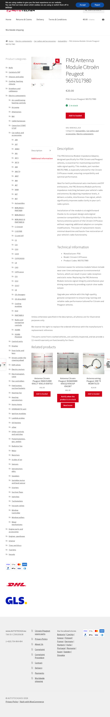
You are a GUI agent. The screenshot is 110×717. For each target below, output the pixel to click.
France (60, 641)
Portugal (61, 648)
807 (16, 198)
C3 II (16, 249)
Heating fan (17, 393)
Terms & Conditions (58, 19)
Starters (15, 487)
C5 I (16, 276)
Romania (71, 648)
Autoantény (62, 41)
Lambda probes (18, 418)
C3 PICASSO (19, 258)
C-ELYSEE (18, 231)
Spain (59, 651)
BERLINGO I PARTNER (19, 209)
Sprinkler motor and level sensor (18, 481)
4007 (17, 176)
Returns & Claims (24, 19)
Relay (14, 450)
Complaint (40, 649)
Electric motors (18, 369)
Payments (39, 673)
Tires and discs (15, 545)
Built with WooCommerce (32, 701)
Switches (15, 496)
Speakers (15, 476)
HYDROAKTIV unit (19, 409)
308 (16, 167)
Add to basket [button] (42, 394)
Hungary (61, 644)
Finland (68, 638)
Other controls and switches (18, 432)
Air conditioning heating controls (19, 101)
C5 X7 (17, 285)
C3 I (16, 245)
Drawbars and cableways (14, 89)
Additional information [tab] (42, 158)
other (14, 427)
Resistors (16, 455)
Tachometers (17, 501)
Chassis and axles (16, 77)
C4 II (16, 267)
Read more (67, 405)
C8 (16, 290)
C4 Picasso (19, 272)
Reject (97, 5)
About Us (39, 644)
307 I (17, 158)
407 (16, 185)
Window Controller (16, 511)
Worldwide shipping (15, 30)
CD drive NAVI (20, 299)
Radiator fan (17, 446)
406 (16, 180)
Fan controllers (18, 381)
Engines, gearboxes (17, 536)
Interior (12, 541)
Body (11, 67)
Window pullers (18, 517)
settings (8, 7)
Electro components (24, 41)
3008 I (17, 149)
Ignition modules (19, 413)
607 (16, 194)
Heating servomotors (17, 398)
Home (8, 19)
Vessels (12, 554)
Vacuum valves (18, 505)
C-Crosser (19, 226)
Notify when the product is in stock (68, 398)
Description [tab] (36, 150)
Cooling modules (18, 304)
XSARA (17, 330)
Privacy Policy (41, 639)
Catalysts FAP (14, 72)
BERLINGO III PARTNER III (20, 220)
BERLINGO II (20, 215)
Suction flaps (17, 492)
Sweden (67, 651)
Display (15, 346)
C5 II (16, 281)
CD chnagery (20, 294)
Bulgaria (61, 634)
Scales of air (17, 459)
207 (16, 144)
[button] (57, 61)
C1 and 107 (19, 235)
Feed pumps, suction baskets (18, 386)
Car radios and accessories (45, 41)
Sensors (15, 464)
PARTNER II (19, 315)
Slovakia (61, 655)
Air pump (15, 107)
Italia (68, 644)
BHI (13, 116)
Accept (83, 5)
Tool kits (12, 550)
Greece (60, 638)
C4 (16, 263)
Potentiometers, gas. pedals (18, 440)
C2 (16, 240)
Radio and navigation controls (19, 322)
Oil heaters (16, 422)
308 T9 (17, 171)
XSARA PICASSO (18, 335)
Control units (17, 341)
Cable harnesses (18, 121)
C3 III (17, 254)
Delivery (40, 19)
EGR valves (16, 365)
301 (16, 153)
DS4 (16, 311)
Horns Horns (17, 404)
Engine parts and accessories (16, 530)
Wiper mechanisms (17, 523)
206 (16, 140)
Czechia (70, 634)
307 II (17, 162)
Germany (69, 641)
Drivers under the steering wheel (19, 359)
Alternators (16, 112)
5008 (17, 189)
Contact (38, 662)
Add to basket (75, 115)
